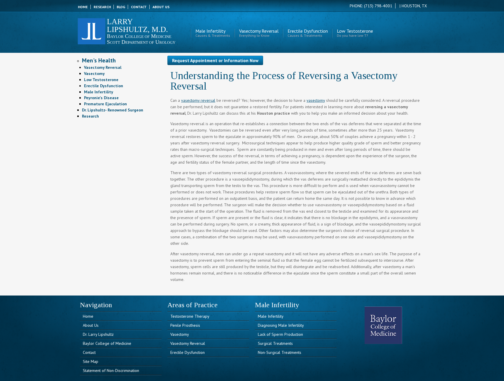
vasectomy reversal (198, 100)
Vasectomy (179, 334)
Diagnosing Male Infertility (281, 325)
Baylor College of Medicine (107, 343)
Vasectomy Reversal (259, 33)
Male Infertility (212, 33)
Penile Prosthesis (185, 325)
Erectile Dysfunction (308, 33)
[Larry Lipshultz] (126, 42)
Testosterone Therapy (189, 316)
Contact (89, 352)
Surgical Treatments (275, 343)
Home (88, 316)
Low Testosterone (355, 33)
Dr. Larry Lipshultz (98, 334)
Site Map (90, 361)
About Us (91, 325)
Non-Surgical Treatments (279, 352)
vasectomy (316, 100)
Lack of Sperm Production (280, 334)
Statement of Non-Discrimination (111, 370)
